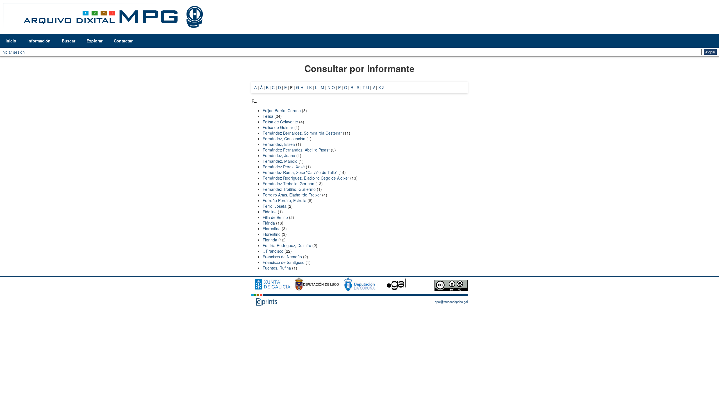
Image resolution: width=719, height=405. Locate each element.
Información (39, 41)
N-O (331, 87)
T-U (366, 87)
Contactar (123, 41)
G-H (299, 87)
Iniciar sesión (13, 52)
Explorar (95, 41)
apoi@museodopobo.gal (451, 301)
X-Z (381, 87)
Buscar (68, 41)
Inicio (11, 41)
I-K (309, 87)
